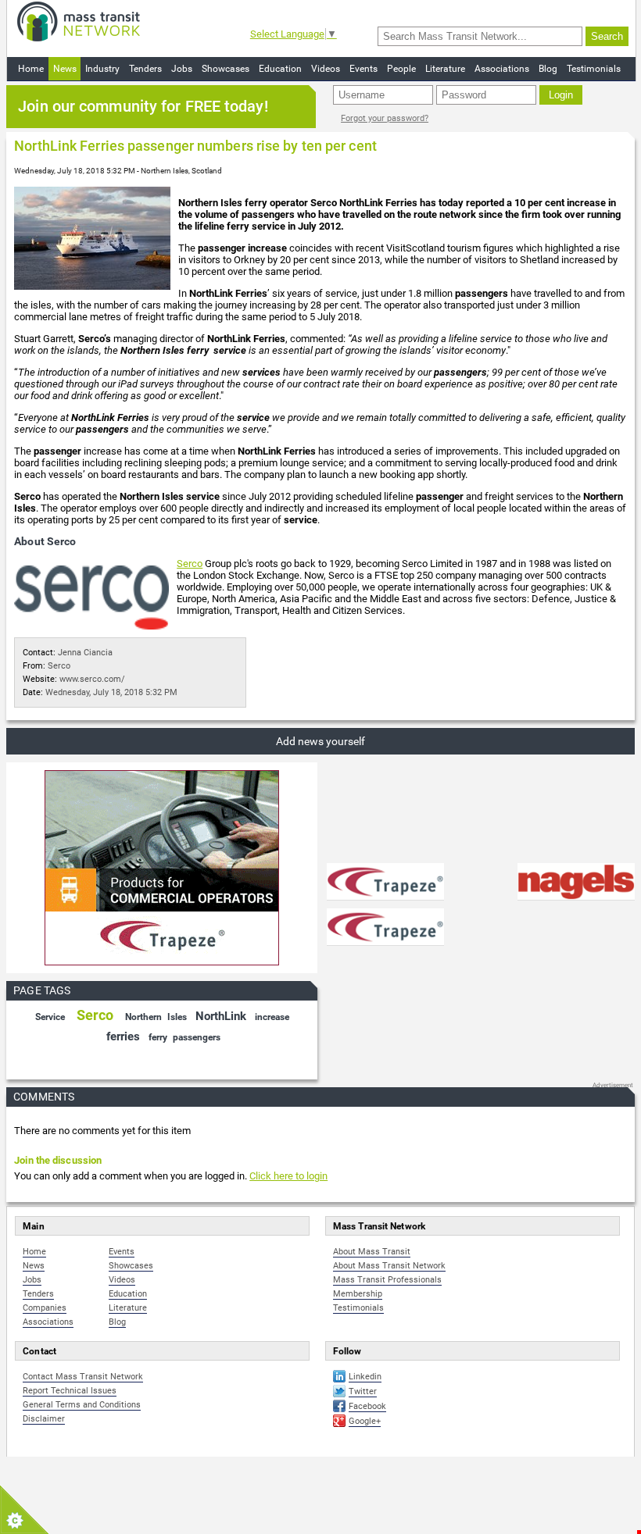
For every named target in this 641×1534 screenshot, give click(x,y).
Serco (189, 563)
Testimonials (594, 68)
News (65, 68)
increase (272, 1016)
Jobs (181, 68)
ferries (123, 1036)
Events (363, 68)
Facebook (367, 1406)
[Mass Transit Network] (78, 21)
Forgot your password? (384, 118)
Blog (548, 68)
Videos (325, 68)
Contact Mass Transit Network (83, 1377)
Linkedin (365, 1377)
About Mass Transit (371, 1252)
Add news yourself (320, 741)
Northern (143, 1016)
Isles (177, 1016)
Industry (102, 68)
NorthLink (220, 1016)
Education (280, 68)
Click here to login (288, 1176)
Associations (501, 68)
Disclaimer (44, 1419)
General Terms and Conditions (82, 1405)
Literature (445, 68)
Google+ (365, 1421)
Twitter (363, 1391)
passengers (196, 1037)
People (401, 68)
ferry (158, 1037)
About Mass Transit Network (389, 1266)
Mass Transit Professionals (387, 1280)
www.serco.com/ (92, 679)
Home (31, 68)
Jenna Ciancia (85, 652)
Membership (357, 1294)
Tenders (145, 68)
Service (50, 1016)
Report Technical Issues (69, 1391)
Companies (44, 1308)
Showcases (225, 68)
